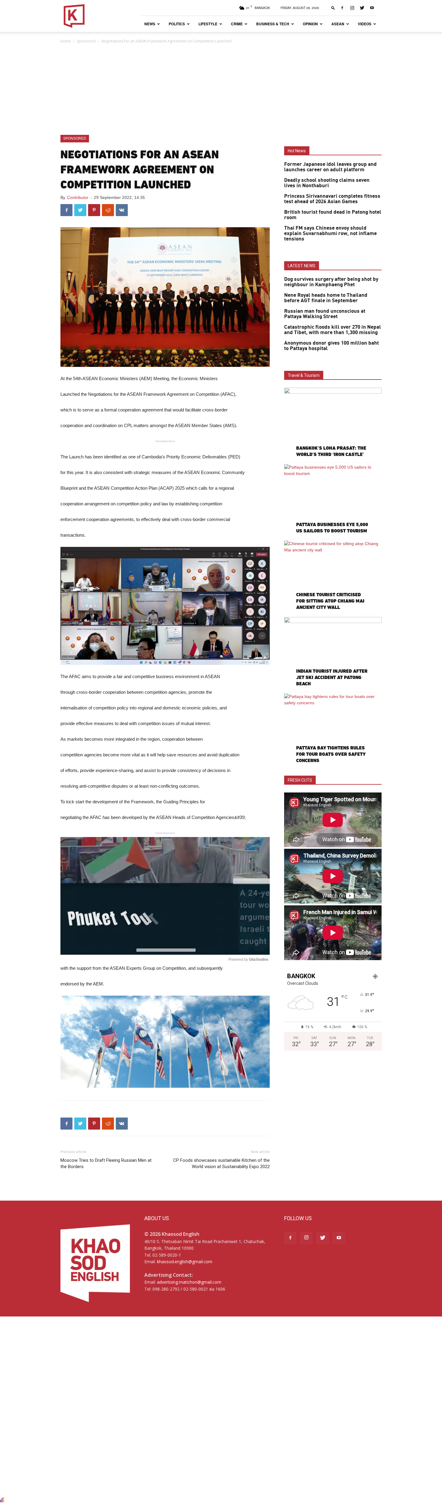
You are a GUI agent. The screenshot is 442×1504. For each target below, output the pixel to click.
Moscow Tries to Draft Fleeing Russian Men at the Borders (106, 1163)
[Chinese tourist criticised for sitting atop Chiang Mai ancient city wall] (333, 576)
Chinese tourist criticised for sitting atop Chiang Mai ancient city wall (330, 601)
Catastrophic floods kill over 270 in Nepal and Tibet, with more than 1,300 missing (332, 329)
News (149, 23)
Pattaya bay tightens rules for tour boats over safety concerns (330, 754)
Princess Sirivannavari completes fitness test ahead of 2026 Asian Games (332, 199)
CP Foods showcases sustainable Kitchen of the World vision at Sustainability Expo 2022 (221, 1163)
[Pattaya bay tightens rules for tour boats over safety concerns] (333, 728)
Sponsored (86, 41)
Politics (177, 23)
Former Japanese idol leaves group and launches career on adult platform (330, 167)
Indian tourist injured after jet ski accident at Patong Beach (331, 677)
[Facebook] (342, 8)
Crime (237, 23)
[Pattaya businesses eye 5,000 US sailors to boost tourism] (333, 499)
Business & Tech (272, 23)
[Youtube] (371, 8)
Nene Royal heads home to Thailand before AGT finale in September (325, 298)
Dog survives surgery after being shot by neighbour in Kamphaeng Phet (331, 282)
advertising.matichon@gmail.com (189, 1282)
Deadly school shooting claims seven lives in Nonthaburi (327, 183)
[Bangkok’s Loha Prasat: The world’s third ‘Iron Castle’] (333, 423)
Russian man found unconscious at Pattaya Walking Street (324, 314)
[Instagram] (352, 8)
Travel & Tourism (304, 375)
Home (65, 41)
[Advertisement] (221, 90)
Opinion (310, 23)
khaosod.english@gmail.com (184, 1261)
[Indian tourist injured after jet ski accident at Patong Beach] (333, 652)
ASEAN (337, 23)
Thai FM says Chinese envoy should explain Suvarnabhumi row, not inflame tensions (330, 233)
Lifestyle (207, 23)
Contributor (77, 197)
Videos (364, 23)
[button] (333, 7)
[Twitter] (362, 8)
